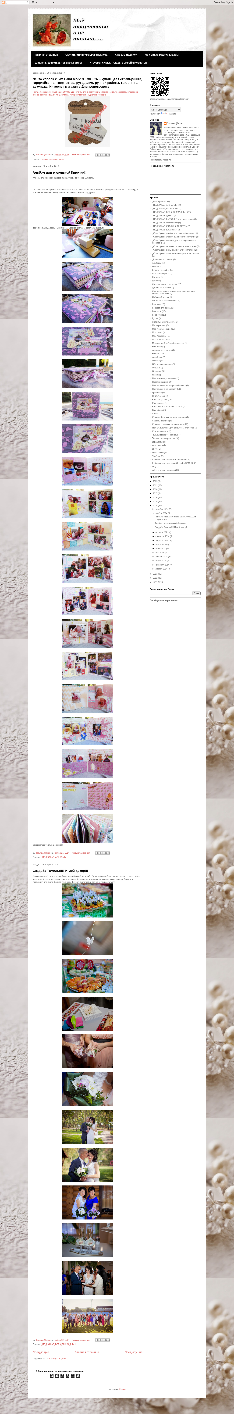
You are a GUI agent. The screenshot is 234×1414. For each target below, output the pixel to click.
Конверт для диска (161, 308)
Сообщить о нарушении (163, 600)
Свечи (155, 413)
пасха (155, 375)
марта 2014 (161, 560)
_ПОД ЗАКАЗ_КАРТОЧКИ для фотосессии (173, 219)
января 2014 (162, 569)
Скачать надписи (160, 421)
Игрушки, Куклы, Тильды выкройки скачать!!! (119, 62)
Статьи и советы (160, 431)
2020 (155, 489)
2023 (155, 481)
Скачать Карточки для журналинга (169, 417)
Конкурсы (156, 311)
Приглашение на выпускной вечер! (169, 385)
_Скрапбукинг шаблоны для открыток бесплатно (175, 253)
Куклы (155, 318)
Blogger (122, 1389)
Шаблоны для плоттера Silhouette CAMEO (172, 463)
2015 (155, 501)
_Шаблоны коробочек (162, 259)
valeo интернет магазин (163, 470)
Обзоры (156, 360)
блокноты (156, 266)
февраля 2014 (163, 565)
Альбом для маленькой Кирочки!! (59, 172)
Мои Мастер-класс (161, 339)
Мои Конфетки (159, 336)
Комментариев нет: (81, 154)
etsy (154, 466)
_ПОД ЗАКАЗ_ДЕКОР (162, 215)
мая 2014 (160, 552)
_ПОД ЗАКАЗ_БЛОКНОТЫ (165, 208)
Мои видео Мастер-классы (162, 54)
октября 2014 (162, 532)
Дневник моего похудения (164, 284)
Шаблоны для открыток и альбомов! (58, 62)
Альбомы (156, 263)
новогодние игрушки (162, 350)
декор (155, 280)
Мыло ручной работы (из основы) (168, 343)
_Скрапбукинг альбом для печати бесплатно (173, 233)
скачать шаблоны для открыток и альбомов (173, 428)
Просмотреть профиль (160, 160)
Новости (156, 353)
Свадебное (157, 410)
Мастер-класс (159, 325)
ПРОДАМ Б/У (158, 396)
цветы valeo (157, 452)
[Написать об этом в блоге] (99, 155)
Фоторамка (157, 445)
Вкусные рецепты (160, 273)
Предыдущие (133, 1352)
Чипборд (156, 456)
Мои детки (157, 332)
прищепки (157, 392)
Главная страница (46, 54)
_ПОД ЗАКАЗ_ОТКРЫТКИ (165, 223)
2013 (155, 574)
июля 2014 (161, 544)
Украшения (157, 442)
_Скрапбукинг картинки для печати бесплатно (174, 246)
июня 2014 (161, 548)
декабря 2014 (162, 509)
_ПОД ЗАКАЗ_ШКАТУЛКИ (164, 230)
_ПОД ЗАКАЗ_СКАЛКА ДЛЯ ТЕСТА (169, 226)
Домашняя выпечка (161, 288)
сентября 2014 (163, 536)
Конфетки (157, 315)
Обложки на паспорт (162, 364)
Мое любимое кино (161, 329)
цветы (155, 449)
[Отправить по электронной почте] (96, 155)
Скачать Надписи (126, 54)
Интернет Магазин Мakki (164, 300)
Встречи (156, 277)
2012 (155, 578)
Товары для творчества (52, 159)
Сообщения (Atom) (58, 1358)
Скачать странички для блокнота (86, 54)
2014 (155, 505)
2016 (155, 497)
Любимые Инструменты (163, 322)
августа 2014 (162, 540)
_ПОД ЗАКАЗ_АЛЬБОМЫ (53, 857)
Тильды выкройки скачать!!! (165, 435)
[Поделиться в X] (102, 155)
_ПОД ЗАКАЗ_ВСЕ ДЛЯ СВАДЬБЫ (58, 1344)
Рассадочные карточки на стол (167, 406)
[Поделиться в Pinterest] (108, 155)
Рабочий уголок (159, 399)
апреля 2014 (162, 556)
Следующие (41, 1352)
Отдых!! (156, 368)
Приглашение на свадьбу (164, 389)
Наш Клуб (157, 346)
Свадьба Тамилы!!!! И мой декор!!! (60, 870)
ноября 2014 (162, 513)
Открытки (156, 371)
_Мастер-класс (159, 201)
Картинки (156, 304)
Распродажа (158, 403)
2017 (155, 493)
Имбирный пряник (160, 297)
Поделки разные (160, 382)
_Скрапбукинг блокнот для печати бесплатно (173, 237)
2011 (155, 582)
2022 (155, 485)
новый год (157, 357)
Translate (171, 114)
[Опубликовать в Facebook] (105, 155)
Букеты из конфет (161, 270)
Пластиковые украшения (164, 378)
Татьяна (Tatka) (174, 123)
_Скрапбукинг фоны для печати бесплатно (172, 250)
